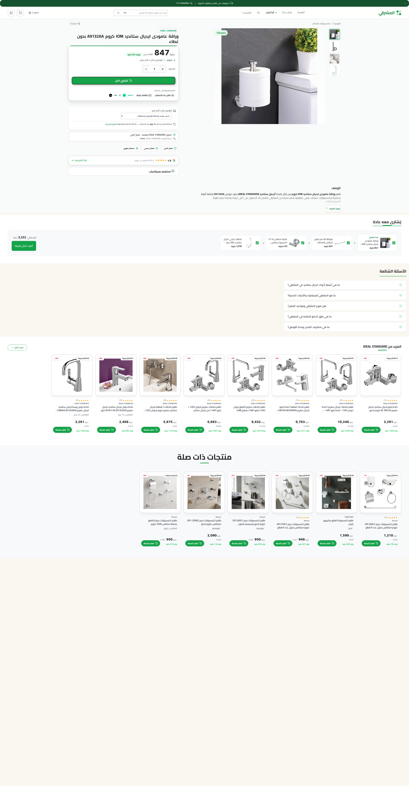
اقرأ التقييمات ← (79, 160)
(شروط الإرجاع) (111, 124)
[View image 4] (334, 70)
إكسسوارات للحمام (321, 23)
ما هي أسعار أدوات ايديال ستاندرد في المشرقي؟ (314, 284)
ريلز (258, 12)
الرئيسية (301, 12)
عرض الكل (19, 347)
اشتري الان (121, 80)
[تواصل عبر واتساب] (11, 12)
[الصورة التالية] (218, 96)
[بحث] (118, 12)
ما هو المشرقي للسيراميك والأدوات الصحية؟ (312, 295)
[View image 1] (334, 34)
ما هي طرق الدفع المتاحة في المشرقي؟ (310, 316)
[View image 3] (334, 58)
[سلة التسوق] (20, 12)
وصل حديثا (287, 12)
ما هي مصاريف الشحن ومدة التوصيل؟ (308, 327)
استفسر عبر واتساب (160, 171)
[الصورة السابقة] (319, 96)
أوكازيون (270, 12)
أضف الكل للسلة (24, 245)
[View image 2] (334, 46)
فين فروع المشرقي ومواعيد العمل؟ (307, 306)
